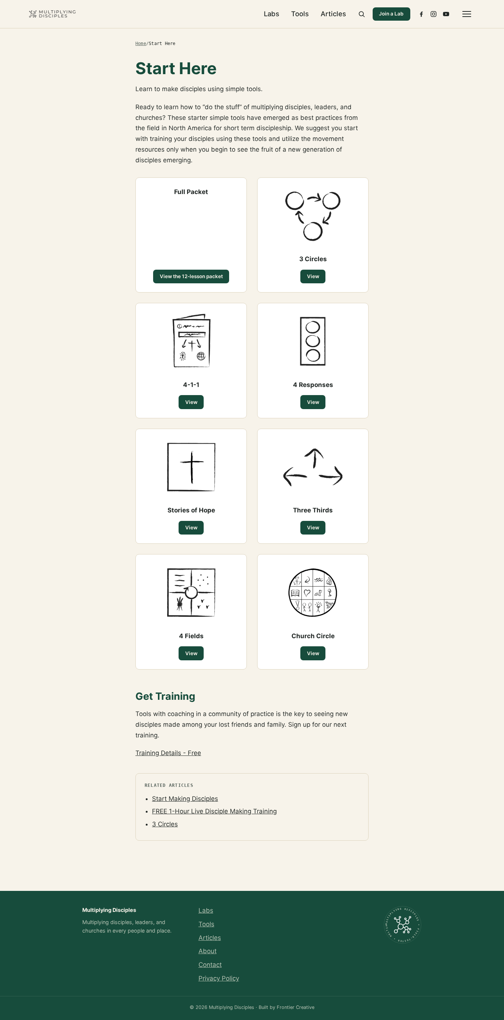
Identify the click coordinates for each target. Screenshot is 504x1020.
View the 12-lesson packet (191, 276)
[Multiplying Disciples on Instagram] (433, 14)
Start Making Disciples (185, 798)
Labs (271, 14)
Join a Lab (391, 14)
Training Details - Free (168, 753)
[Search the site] (361, 14)
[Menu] (467, 14)
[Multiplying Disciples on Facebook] (421, 14)
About (208, 951)
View (313, 276)
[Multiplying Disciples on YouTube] (446, 14)
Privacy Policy (219, 978)
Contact (210, 964)
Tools (300, 14)
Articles (333, 14)
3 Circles (165, 824)
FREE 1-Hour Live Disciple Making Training (214, 811)
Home (140, 43)
